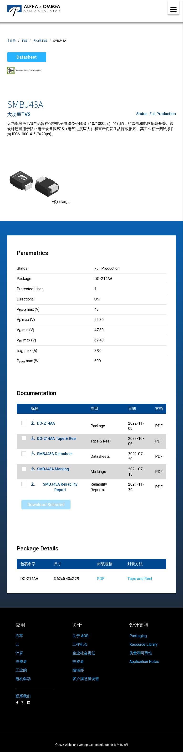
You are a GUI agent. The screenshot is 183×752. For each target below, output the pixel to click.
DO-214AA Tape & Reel (56, 438)
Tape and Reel (139, 578)
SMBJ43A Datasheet (55, 454)
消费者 (21, 661)
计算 (19, 653)
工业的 (21, 670)
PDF (100, 578)
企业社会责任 (83, 653)
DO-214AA (46, 423)
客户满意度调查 (85, 678)
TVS (24, 40)
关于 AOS (80, 636)
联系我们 (23, 696)
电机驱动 (23, 678)
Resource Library (143, 644)
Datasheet (27, 57)
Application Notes (144, 661)
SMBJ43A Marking (53, 469)
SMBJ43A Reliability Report (60, 487)
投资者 (78, 661)
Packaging (138, 636)
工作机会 (80, 644)
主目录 (11, 40)
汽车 (19, 636)
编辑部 (78, 670)
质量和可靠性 (140, 653)
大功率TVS (40, 40)
